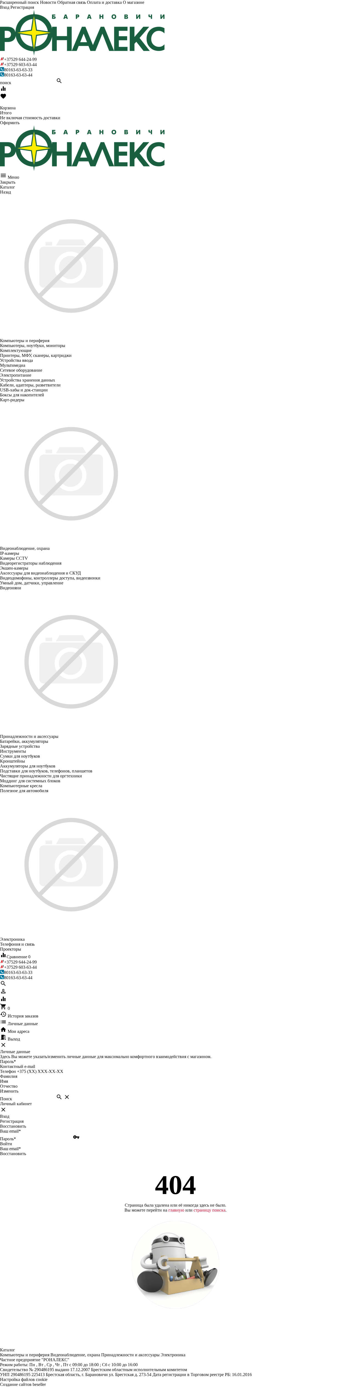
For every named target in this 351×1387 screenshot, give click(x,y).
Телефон (8, 1071)
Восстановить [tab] (13, 1126)
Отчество (9, 1086)
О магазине (133, 2)
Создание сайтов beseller (23, 1384)
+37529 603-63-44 (20, 64)
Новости (48, 2)
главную (176, 1210)
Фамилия (8, 1076)
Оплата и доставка (104, 2)
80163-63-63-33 (18, 69)
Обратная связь (71, 2)
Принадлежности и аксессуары (130, 1354)
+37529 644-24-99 (20, 59)
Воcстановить (13, 1153)
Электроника (173, 1354)
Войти (6, 1143)
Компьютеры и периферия (24, 1354)
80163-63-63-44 (18, 75)
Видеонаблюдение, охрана (75, 1354)
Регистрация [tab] (12, 1121)
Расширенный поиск (19, 2)
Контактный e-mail (18, 1066)
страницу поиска (209, 1210)
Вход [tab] (4, 1116)
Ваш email (10, 1131)
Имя (4, 1081)
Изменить (9, 1091)
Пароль (8, 1061)
